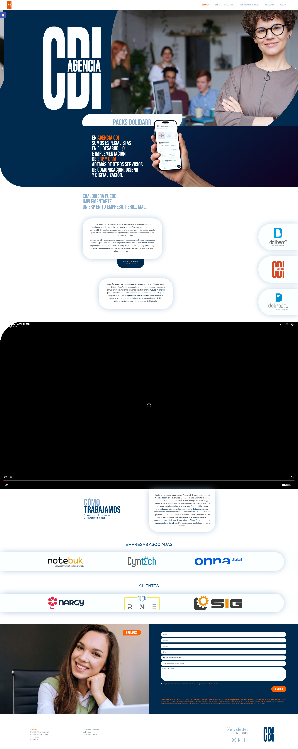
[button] (3, 15)
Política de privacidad (91, 730)
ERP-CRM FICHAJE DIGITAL (225, 5)
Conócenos (34, 737)
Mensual (242, 733)
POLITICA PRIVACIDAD (258, 703)
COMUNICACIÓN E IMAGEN (250, 5)
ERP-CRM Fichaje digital (39, 732)
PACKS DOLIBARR (149, 74)
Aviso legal (87, 732)
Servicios (33, 730)
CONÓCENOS (269, 5)
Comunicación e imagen (39, 734)
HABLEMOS (283, 5)
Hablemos (34, 739)
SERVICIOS (206, 5)
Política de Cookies (90, 734)
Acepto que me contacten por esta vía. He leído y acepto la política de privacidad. (190, 684)
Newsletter (237, 729)
